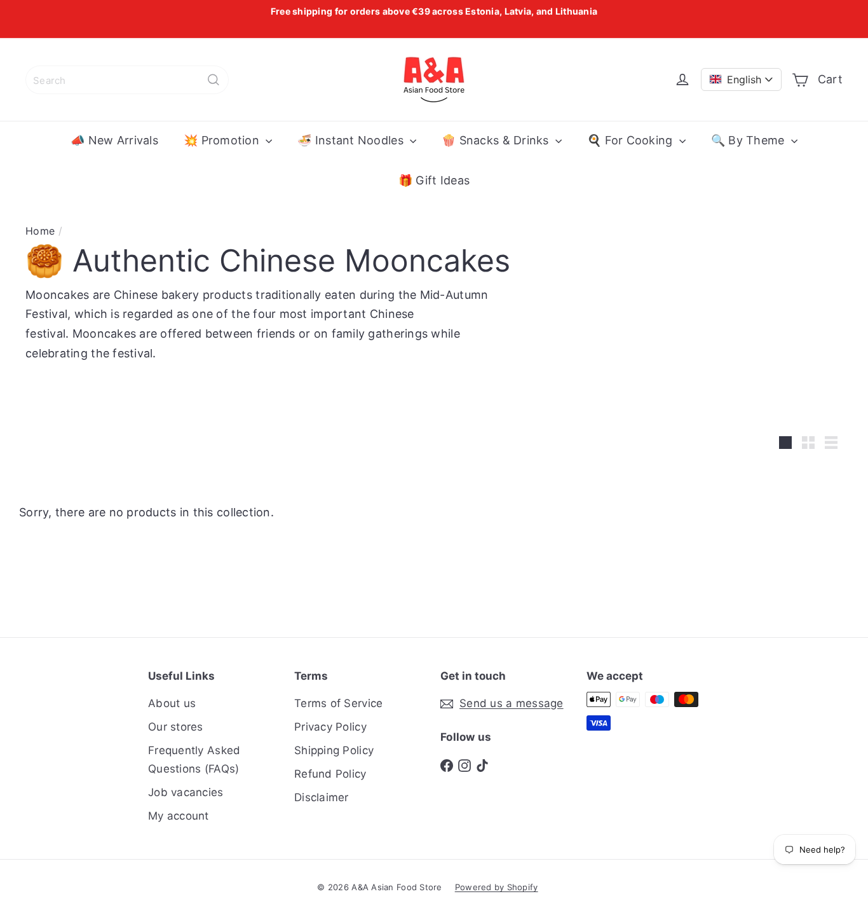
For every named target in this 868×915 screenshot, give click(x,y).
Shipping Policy (334, 750)
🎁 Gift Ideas (434, 180)
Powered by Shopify (496, 887)
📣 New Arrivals (114, 140)
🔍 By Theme (749, 140)
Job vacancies (186, 792)
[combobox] (127, 79)
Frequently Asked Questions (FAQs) (194, 759)
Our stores (175, 726)
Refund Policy (330, 773)
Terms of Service (338, 703)
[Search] (213, 79)
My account (178, 815)
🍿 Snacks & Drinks (497, 140)
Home (40, 230)
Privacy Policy (330, 726)
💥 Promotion (223, 140)
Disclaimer (321, 797)
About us (172, 703)
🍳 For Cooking (631, 140)
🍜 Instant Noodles (352, 140)
